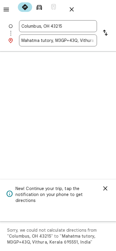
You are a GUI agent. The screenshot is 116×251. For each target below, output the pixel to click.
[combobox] (58, 26)
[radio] (25, 7)
